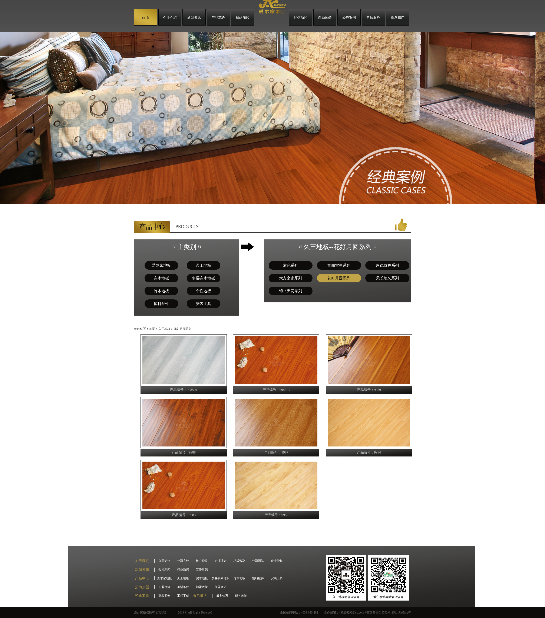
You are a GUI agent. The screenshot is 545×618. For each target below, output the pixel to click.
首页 (152, 328)
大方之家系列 (290, 278)
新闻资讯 (194, 17)
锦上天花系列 (290, 291)
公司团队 (258, 560)
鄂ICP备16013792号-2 (379, 612)
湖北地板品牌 (402, 612)
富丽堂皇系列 (338, 265)
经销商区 (300, 17)
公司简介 (164, 560)
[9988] (184, 447)
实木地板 (161, 278)
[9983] (184, 509)
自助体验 (325, 17)
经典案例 (349, 17)
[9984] (369, 447)
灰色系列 (290, 265)
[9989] (369, 384)
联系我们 (397, 17)
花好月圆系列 (338, 278)
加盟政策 (202, 587)
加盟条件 (183, 587)
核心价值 (202, 560)
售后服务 (373, 17)
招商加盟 (242, 17)
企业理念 (221, 560)
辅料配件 (161, 304)
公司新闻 (164, 569)
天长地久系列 (387, 278)
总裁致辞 (239, 560)
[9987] (276, 447)
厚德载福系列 (387, 265)
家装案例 (164, 595)
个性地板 (203, 291)
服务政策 (241, 595)
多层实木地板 (203, 278)
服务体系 (222, 595)
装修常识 (202, 569)
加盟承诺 (221, 587)
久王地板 (203, 265)
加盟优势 (164, 587)
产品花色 (218, 17)
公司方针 (183, 560)
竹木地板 (161, 291)
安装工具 (203, 304)
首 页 (145, 17)
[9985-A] (184, 384)
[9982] (276, 509)
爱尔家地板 (161, 265)
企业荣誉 (277, 560)
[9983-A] (276, 384)
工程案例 (183, 595)
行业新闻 (183, 569)
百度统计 (162, 612)
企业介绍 (170, 17)
